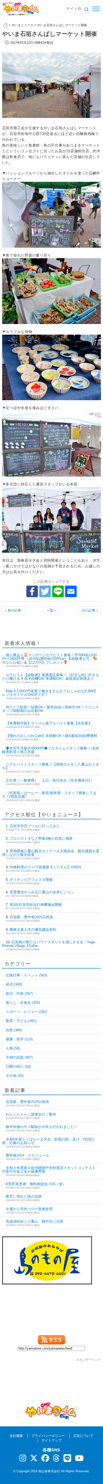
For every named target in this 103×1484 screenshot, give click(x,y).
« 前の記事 (13, 610)
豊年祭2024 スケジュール (27, 1155)
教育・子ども (21, 1021)
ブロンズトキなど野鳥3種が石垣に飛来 (41, 838)
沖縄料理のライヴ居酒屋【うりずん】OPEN (45, 867)
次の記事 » (90, 610)
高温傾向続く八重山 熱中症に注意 (34, 1221)
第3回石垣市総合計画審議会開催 (36, 904)
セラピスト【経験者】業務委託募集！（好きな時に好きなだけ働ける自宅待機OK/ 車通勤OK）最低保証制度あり (50, 677)
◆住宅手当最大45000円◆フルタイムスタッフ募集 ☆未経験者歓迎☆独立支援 (50, 750)
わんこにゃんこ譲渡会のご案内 (31, 1114)
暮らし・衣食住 (23, 1002)
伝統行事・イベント (26, 975)
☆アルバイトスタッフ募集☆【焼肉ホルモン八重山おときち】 (50, 766)
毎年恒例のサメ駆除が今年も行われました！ (42, 1127)
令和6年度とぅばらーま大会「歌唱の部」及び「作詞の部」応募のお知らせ (48, 1141)
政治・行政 (19, 993)
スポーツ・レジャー (26, 1012)
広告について (83, 1436)
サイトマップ (51, 1440)
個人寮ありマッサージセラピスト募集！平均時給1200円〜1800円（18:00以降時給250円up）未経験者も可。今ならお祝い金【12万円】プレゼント (49, 658)
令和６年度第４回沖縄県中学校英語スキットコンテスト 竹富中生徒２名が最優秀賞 (50, 1169)
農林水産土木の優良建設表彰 (33, 929)
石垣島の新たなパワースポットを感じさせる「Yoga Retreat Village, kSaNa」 (48, 944)
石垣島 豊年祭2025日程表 (31, 917)
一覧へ (51, 610)
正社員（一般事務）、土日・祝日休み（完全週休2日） (50, 780)
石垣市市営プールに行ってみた (35, 826)
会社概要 (16, 1436)
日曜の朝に (18, 1066)
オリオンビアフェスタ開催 (31, 879)
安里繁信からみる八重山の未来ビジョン (42, 892)
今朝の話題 (19, 1057)
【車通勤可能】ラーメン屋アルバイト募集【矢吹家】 (49, 723)
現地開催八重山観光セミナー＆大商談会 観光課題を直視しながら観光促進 (50, 853)
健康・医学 (19, 1039)
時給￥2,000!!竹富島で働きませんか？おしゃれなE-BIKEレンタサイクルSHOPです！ (49, 693)
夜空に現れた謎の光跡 (24, 1196)
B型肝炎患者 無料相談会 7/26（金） (36, 1184)
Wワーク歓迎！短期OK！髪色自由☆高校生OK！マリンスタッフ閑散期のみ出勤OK (50, 709)
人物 (13, 1048)
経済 (14, 984)
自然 (14, 1030)
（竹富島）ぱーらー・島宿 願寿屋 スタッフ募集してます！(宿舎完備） (49, 794)
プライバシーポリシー (48, 1436)
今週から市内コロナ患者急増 (29, 1209)
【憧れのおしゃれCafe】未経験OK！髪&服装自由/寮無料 (51, 736)
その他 (15, 1075)
